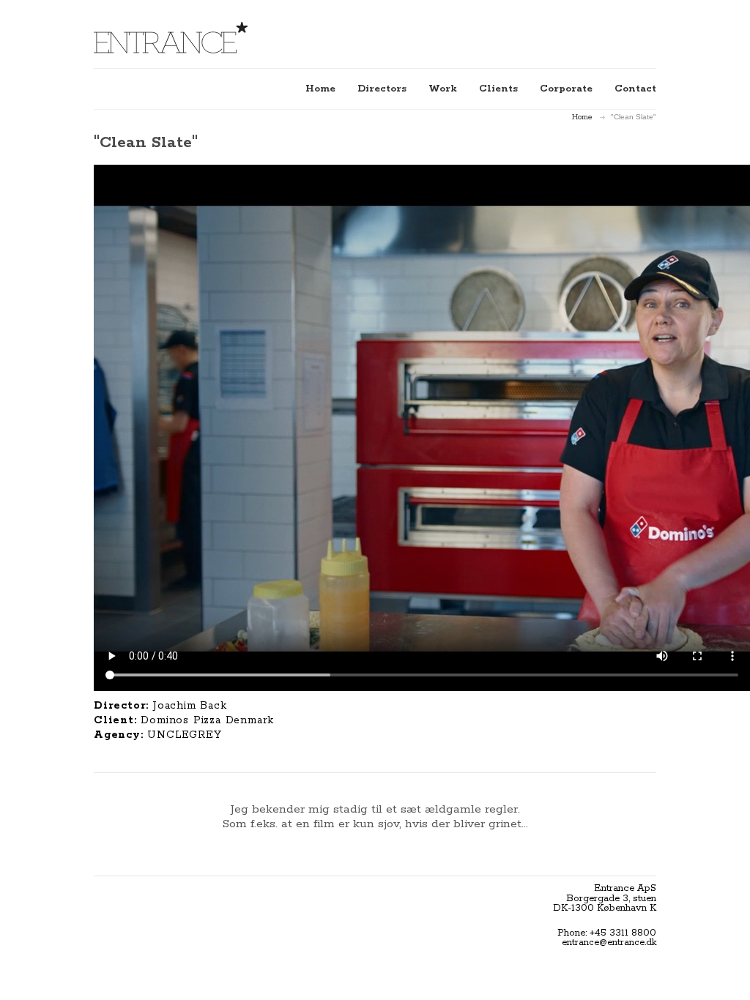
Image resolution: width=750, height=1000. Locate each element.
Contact (635, 88)
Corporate (566, 88)
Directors (381, 88)
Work (442, 88)
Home (320, 88)
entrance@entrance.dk (609, 942)
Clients (498, 88)
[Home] (171, 37)
